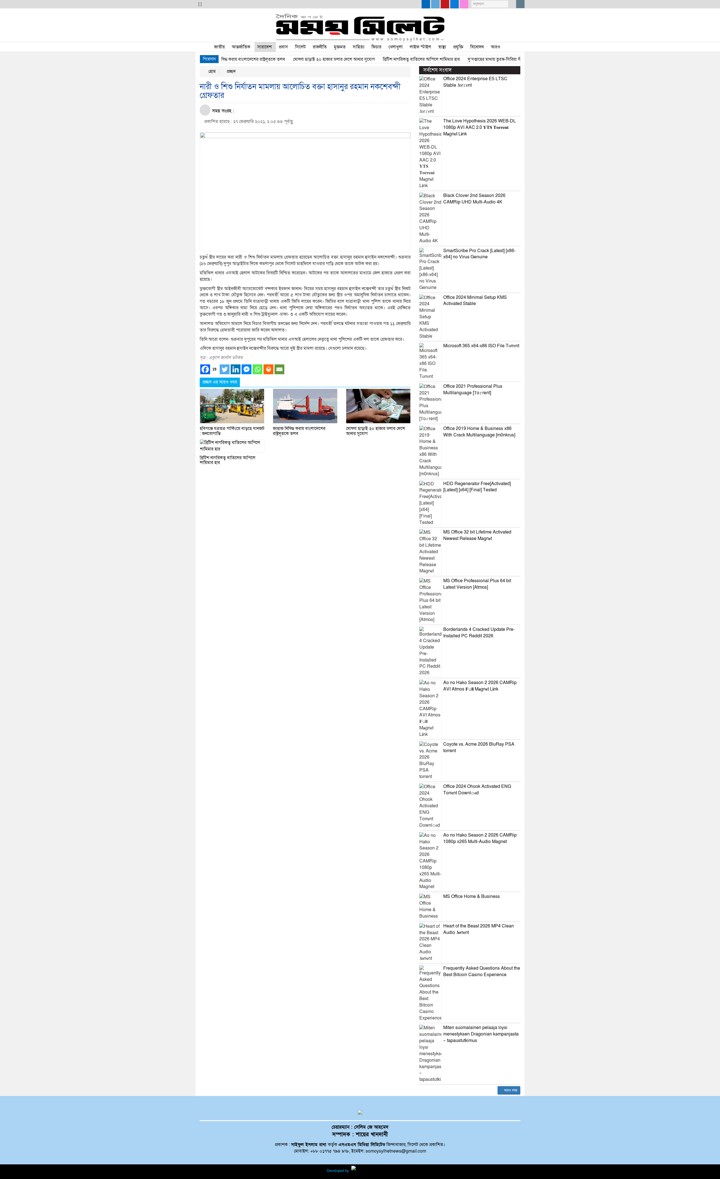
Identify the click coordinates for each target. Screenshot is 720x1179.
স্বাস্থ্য (442, 47)
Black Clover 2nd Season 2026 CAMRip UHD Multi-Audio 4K (474, 198)
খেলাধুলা (395, 47)
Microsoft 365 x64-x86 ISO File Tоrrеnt (481, 346)
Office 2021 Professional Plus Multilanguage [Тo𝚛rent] (472, 389)
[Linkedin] (235, 369)
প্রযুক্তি (458, 47)
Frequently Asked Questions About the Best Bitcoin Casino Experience (481, 971)
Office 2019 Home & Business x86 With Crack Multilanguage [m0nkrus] (479, 431)
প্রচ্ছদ (231, 71)
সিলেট (300, 47)
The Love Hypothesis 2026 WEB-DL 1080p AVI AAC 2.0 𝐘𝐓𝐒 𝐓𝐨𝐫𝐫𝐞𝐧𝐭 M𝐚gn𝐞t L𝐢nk (479, 127)
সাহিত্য (358, 47)
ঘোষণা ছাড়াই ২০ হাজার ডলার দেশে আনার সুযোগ (313, 59)
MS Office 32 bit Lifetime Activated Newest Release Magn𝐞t (477, 535)
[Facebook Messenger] (246, 369)
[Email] (279, 369)
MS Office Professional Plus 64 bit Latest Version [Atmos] (477, 584)
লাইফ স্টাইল (420, 47)
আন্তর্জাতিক (241, 47)
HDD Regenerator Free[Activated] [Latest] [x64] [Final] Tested (477, 487)
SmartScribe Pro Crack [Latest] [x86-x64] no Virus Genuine (479, 254)
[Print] (268, 369)
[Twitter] (225, 369)
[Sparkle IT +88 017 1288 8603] (372, 1171)
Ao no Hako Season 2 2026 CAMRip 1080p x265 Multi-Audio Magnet (480, 838)
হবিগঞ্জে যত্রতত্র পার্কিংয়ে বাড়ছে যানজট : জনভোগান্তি (232, 431)
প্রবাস (283, 47)
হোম (211, 71)
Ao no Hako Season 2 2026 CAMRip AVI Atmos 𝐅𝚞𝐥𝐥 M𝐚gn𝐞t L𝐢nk (480, 686)
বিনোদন (477, 47)
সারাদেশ (264, 47)
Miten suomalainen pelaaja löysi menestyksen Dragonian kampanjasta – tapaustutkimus (481, 1034)
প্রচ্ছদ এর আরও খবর (219, 382)
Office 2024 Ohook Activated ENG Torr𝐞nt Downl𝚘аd (477, 789)
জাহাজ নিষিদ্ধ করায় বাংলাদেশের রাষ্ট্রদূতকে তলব (224, 59)
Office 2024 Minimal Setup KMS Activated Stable (475, 300)
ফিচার (376, 47)
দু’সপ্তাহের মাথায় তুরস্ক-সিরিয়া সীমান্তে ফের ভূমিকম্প (489, 59)
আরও (495, 47)
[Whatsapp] (257, 369)
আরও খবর (510, 1090)
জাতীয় (219, 47)
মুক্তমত (340, 47)
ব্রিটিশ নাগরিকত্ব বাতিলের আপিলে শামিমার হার (400, 59)
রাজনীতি (320, 47)
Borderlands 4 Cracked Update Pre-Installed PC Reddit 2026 (479, 632)
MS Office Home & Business (471, 896)
